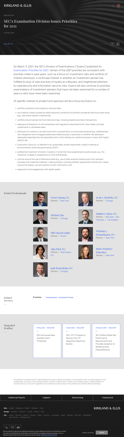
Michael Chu (57, 215)
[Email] (112, 44)
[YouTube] (18, 428)
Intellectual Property (16, 398)
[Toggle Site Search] (113, 5)
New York (65, 201)
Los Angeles (113, 220)
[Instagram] (12, 428)
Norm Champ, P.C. (60, 197)
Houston (46, 415)
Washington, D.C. (25, 417)
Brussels (14, 412)
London (30, 412)
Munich (36, 412)
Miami (63, 415)
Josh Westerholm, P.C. (62, 268)
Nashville (70, 415)
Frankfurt (22, 412)
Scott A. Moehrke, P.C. (107, 197)
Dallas (40, 415)
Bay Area (18, 415)
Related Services (8, 299)
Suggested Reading (9, 327)
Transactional (51, 297)
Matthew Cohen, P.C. (106, 213)
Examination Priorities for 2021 (31, 70)
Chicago (109, 201)
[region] (62, 432)
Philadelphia (87, 415)
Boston (26, 415)
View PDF (7, 44)
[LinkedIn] (117, 44)
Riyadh (27, 408)
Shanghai (34, 408)
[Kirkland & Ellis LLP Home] (107, 408)
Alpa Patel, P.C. (58, 249)
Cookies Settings (88, 432)
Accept (101, 432)
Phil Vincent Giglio (60, 232)
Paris (42, 412)
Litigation (46, 398)
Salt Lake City (13, 417)
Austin (63, 236)
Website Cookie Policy (49, 435)
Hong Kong (19, 408)
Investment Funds (66, 297)
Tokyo (41, 408)
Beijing (12, 408)
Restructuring (77, 398)
